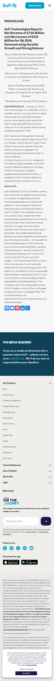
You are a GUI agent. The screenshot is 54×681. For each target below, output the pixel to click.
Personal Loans (9, 395)
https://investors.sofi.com (19, 160)
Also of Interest (10, 471)
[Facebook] (5, 548)
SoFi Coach (7, 458)
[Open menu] (50, 5)
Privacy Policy (31, 532)
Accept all (26, 673)
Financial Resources (12, 465)
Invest (5, 429)
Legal (5, 483)
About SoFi (8, 477)
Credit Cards (8, 435)
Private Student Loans (11, 406)
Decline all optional (27, 669)
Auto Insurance (8, 424)
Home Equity (8, 418)
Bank (5, 389)
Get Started (35, 5)
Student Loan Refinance (12, 400)
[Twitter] (18, 548)
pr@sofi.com (16, 358)
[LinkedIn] (12, 548)
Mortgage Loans (9, 412)
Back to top (8, 490)
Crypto (5, 441)
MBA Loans (7, 452)
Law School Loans (10, 447)
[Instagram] (25, 548)
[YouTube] (31, 548)
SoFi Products (9, 383)
